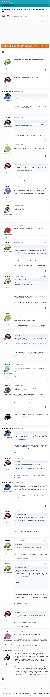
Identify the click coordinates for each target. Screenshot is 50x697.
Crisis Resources (28, 693)
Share (36, 16)
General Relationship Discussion (20, 16)
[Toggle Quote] (15, 94)
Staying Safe (14, 693)
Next (7, 52)
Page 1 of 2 (15, 52)
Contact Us (46, 693)
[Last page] (10, 52)
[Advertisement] (25, 33)
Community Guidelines (5, 693)
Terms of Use (21, 693)
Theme (34, 693)
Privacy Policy (40, 693)
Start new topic (44, 21)
